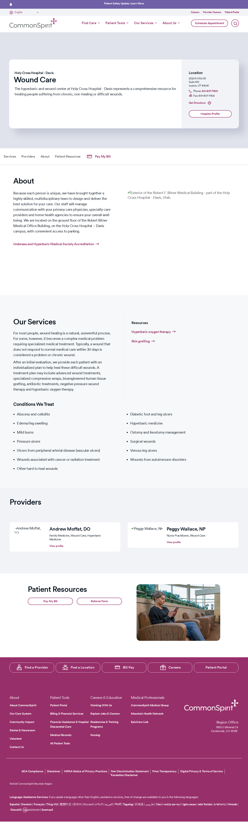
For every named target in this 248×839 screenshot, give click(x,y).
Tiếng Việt (52, 804)
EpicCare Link (140, 722)
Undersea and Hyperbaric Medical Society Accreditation (53, 244)
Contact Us (17, 747)
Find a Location (82, 667)
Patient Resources (67, 156)
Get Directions (197, 102)
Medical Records (60, 735)
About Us (169, 23)
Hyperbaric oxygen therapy (151, 332)
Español (14, 804)
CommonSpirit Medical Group (150, 705)
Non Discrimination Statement (130, 771)
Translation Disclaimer (124, 775)
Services (10, 156)
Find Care (89, 23)
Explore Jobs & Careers (104, 713)
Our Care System (20, 713)
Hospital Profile (210, 114)
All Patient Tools (60, 743)
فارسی (150, 804)
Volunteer (16, 738)
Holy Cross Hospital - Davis (34, 73)
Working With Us (101, 705)
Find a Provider (36, 667)
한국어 (77, 804)
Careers (195, 12)
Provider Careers (212, 12)
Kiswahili (15, 809)
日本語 (139, 804)
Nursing (95, 735)
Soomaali (47, 809)
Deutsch (26, 804)
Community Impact (22, 722)
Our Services (143, 23)
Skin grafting (140, 341)
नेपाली (118, 804)
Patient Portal (232, 12)
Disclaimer (53, 771)
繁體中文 (65, 804)
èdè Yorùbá (205, 804)
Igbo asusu (189, 804)
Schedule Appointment (209, 23)
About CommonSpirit (23, 705)
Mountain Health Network (147, 713)
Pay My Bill (103, 156)
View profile (56, 546)
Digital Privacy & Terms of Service (201, 771)
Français (39, 804)
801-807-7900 (210, 91)
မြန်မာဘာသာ (31, 809)
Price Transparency (164, 771)
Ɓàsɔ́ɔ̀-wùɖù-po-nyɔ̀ (168, 804)
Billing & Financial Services (66, 713)
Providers (28, 156)
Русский (88, 804)
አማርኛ (99, 804)
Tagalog (128, 804)
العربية (109, 804)
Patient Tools (115, 23)
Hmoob (232, 804)
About (45, 156)
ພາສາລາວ (220, 804)
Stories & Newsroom (22, 730)
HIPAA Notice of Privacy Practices (85, 771)
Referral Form (99, 601)
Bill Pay (128, 667)
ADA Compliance (32, 771)
